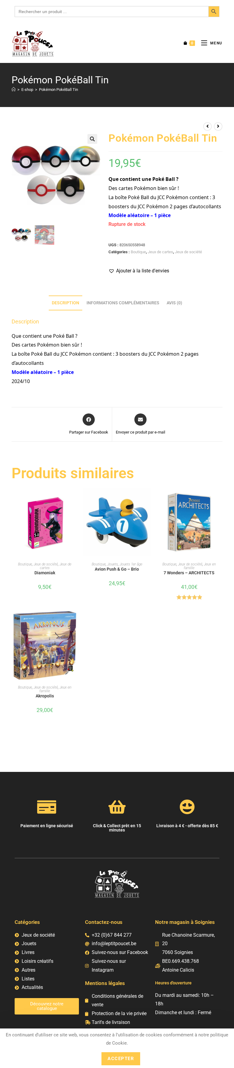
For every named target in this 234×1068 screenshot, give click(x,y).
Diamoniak (44, 572)
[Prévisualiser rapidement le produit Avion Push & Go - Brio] (148, 499)
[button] (92, 139)
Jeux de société (188, 252)
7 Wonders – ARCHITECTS (189, 572)
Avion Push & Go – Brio (117, 569)
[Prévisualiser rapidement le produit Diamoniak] (76, 499)
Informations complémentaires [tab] (123, 303)
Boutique (138, 252)
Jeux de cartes (160, 252)
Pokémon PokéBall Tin (58, 89)
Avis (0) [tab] (174, 303)
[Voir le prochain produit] (218, 126)
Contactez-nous (103, 922)
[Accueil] (14, 89)
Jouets (112, 564)
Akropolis (45, 695)
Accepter (121, 1058)
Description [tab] (65, 303)
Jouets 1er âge (130, 564)
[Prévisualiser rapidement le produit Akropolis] (76, 622)
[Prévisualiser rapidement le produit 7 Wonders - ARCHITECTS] (220, 499)
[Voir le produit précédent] (207, 126)
